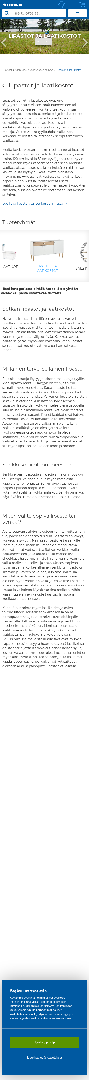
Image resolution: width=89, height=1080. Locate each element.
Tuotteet (7, 70)
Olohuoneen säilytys (41, 70)
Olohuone (21, 70)
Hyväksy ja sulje (44, 1042)
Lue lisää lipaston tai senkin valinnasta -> (34, 203)
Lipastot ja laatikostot (68, 70)
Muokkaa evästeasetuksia (44, 1057)
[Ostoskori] (83, 4)
